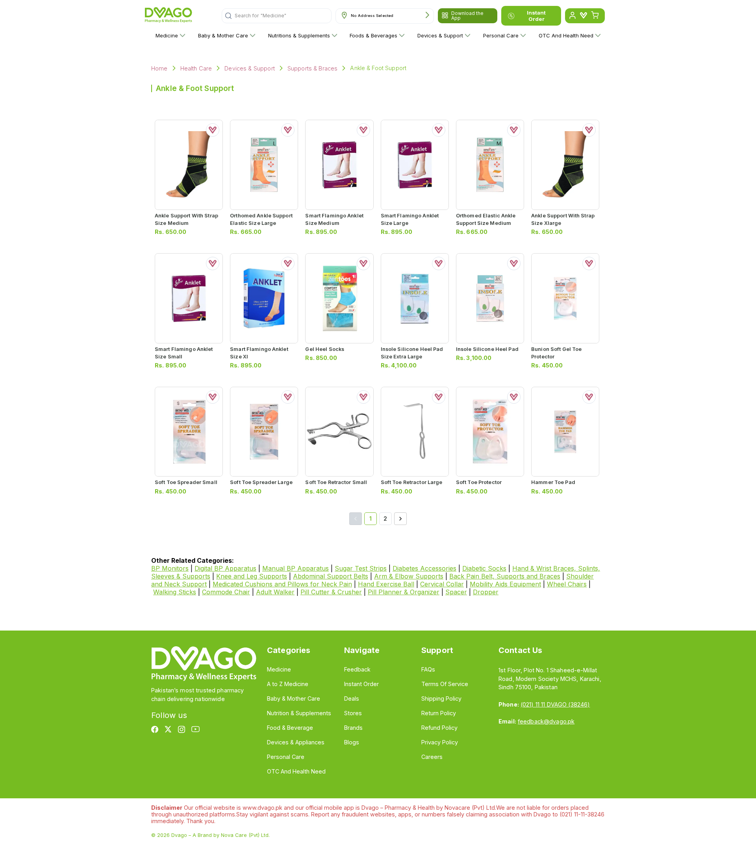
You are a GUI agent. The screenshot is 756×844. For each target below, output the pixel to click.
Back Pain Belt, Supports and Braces (504, 576)
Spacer (456, 592)
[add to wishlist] (212, 130)
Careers (432, 756)
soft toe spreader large (261, 482)
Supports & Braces (312, 68)
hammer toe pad (553, 482)
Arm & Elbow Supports (408, 576)
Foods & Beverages (373, 35)
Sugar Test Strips (361, 568)
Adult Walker (275, 592)
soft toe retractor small (336, 482)
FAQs (428, 669)
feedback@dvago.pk (546, 721)
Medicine (167, 35)
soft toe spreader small (186, 482)
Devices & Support (440, 35)
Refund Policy (439, 727)
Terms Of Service (444, 684)
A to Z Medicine (287, 684)
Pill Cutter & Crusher (331, 592)
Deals (351, 698)
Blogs (351, 742)
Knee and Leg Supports (251, 576)
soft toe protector (479, 482)
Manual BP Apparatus (295, 568)
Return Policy (438, 713)
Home (159, 68)
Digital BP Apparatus (225, 568)
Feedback (357, 669)
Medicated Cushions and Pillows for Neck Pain (282, 584)
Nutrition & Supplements (299, 713)
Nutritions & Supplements (299, 35)
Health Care (196, 68)
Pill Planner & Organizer (403, 592)
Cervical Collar (442, 584)
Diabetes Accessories (424, 568)
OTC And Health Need (566, 35)
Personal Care (501, 35)
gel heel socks (324, 349)
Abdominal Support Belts (330, 576)
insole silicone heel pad (487, 349)
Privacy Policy (439, 742)
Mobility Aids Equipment (505, 584)
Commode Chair (226, 592)
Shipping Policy (441, 698)
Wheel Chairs (567, 584)
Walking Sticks (174, 592)
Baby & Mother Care (223, 35)
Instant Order (536, 15)
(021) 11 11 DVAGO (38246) (555, 704)
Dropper (485, 592)
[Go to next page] (400, 518)
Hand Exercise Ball (386, 584)
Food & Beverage (290, 727)
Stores (353, 713)
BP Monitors (170, 568)
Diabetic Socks (484, 568)
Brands (353, 727)
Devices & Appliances (295, 742)
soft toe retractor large (412, 482)
